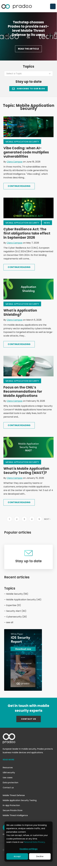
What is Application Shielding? (20, 312)
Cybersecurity (16, 616)
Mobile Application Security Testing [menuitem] (20, 800)
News (47, 222)
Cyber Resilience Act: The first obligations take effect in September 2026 (26, 233)
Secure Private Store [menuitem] (12, 810)
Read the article (28, 48)
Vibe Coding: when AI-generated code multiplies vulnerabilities (26, 152)
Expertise (13, 605)
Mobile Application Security (22, 141)
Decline (39, 856)
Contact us (28, 719)
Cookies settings (28, 849)
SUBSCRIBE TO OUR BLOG (30, 88)
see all (9, 622)
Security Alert (16, 611)
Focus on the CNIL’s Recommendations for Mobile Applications (22, 391)
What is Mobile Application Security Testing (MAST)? (26, 470)
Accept (17, 856)
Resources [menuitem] (8, 767)
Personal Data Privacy (34, 842)
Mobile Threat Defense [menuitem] (14, 795)
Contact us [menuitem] (8, 787)
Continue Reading (19, 186)
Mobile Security (17, 593)
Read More (8, 759)
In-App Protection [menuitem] (11, 805)
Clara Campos (14, 161)
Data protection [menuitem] (10, 782)
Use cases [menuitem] (7, 777)
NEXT (47, 519)
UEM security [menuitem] (9, 772)
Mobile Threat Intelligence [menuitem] (15, 815)
